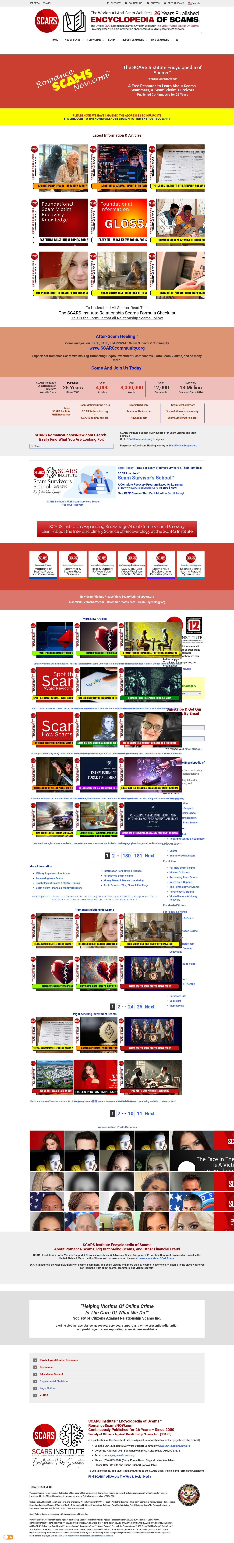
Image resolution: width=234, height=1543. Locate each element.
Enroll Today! (126, 467)
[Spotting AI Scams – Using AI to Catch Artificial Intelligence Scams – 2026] (131, 168)
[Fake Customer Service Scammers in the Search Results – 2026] (106, 684)
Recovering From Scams (184, 822)
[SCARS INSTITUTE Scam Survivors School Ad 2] (72, 465)
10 (130, 1113)
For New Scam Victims (182, 867)
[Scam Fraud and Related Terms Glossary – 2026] (131, 222)
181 (138, 856)
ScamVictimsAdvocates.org (182, 411)
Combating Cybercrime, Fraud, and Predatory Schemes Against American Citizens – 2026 (149, 844)
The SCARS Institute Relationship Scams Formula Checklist (117, 313)
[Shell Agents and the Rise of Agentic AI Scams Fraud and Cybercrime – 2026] (150, 774)
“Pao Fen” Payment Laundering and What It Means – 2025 (147, 1101)
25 (139, 1007)
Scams (173, 850)
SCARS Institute (61, 411)
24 (130, 1007)
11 (139, 1113)
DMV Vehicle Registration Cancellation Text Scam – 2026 (62, 843)
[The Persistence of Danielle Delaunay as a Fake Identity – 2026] (73, 275)
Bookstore (175, 1000)
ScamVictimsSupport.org (95, 405)
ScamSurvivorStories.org (182, 417)
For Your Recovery (72, 504)
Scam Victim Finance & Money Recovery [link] (59, 887)
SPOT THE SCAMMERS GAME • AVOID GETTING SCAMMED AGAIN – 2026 (62, 709)
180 (127, 856)
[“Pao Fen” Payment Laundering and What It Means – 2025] (150, 1077)
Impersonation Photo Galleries (117, 1127)
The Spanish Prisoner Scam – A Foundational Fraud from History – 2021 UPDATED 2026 (149, 709)
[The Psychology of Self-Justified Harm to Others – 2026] (73, 222)
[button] (177, 40)
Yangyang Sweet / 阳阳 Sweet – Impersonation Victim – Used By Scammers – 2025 (104, 1102)
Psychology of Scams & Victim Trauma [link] (58, 883)
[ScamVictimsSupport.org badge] (102, 552)
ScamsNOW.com (139, 405)
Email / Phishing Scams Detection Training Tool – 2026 (61, 663)
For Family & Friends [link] (175, 911)
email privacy (192, 749)
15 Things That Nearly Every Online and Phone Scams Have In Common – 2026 (62, 754)
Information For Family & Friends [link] (123, 870)
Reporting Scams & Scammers (187, 838)
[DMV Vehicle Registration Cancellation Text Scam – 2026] (62, 819)
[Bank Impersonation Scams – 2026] (190, 275)
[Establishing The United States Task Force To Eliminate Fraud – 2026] (106, 774)
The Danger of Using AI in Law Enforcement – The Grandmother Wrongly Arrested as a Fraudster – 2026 (150, 754)
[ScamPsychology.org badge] (191, 552)
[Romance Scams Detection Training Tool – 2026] (106, 640)
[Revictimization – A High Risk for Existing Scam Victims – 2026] (131, 275)
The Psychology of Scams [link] (184, 886)
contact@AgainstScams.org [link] (118, 1455)
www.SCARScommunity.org (117, 348)
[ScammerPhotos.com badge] (72, 552)
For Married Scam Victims (118, 875)
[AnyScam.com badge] (161, 552)
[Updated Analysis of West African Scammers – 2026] (190, 222)
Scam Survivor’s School (144, 478)
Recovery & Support (181, 882)
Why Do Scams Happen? (183, 817)
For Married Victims (174, 905)
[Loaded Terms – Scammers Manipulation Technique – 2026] (106, 819)
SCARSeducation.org (95, 411)
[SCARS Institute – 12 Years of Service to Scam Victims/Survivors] (184, 616)
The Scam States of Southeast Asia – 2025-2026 (54, 1101)
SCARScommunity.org (95, 417)
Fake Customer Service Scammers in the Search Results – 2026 (106, 708)
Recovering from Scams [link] (49, 878)
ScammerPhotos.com (139, 411)
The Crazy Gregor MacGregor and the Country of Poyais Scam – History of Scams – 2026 (106, 754)
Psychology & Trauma (182, 891)
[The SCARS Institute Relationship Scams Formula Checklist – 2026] (190, 168)
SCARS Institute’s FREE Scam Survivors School (72, 501)
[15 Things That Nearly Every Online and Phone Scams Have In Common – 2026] (62, 729)
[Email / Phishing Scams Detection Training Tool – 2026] (62, 640)
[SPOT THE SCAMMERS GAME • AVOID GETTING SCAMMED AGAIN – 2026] (62, 684)
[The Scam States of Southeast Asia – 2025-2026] (62, 1077)
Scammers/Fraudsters (182, 855)
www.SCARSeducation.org (141, 487)
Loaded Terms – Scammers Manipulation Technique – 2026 (105, 843)
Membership (177, 1005)
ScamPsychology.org (183, 405)
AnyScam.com (139, 417)
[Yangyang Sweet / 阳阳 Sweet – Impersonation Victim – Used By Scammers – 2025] (106, 1077)
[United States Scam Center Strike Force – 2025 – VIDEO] (150, 973)
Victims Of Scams (180, 872)
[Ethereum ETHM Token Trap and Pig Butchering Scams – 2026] (106, 1035)
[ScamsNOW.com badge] (43, 552)
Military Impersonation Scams (53, 873)
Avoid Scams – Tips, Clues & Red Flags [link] (126, 885)
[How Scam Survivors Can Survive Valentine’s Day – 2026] (106, 973)
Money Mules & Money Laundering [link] (124, 880)
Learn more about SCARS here (156, 1258)
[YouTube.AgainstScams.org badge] (131, 552)
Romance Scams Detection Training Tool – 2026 (105, 663)
